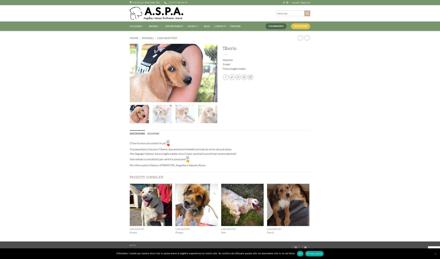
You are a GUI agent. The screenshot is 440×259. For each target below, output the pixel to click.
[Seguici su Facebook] (284, 3)
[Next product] (300, 38)
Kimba (133, 232)
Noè (223, 232)
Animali (153, 26)
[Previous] (136, 73)
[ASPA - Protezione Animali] (162, 13)
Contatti (220, 26)
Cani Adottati (167, 38)
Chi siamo (136, 26)
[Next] (211, 73)
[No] (435, 254)
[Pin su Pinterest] (244, 77)
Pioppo (179, 232)
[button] (301, 2)
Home (134, 38)
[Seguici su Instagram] (287, 3)
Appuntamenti (174, 26)
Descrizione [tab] (137, 133)
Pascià (270, 232)
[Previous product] (307, 38)
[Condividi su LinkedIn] (250, 77)
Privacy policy (314, 253)
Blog (207, 26)
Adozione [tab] (153, 133)
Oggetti (192, 26)
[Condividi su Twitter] (232, 77)
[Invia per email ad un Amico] (238, 77)
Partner (235, 26)
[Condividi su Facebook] (226, 77)
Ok (300, 253)
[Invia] (307, 13)
